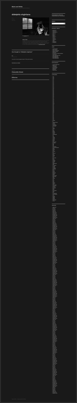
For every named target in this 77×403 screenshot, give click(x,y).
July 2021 (54, 264)
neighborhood (55, 163)
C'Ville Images (55, 66)
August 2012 (54, 364)
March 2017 (54, 312)
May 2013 (54, 355)
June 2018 (54, 298)
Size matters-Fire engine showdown (58, 53)
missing (54, 161)
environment (54, 146)
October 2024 (54, 227)
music (53, 162)
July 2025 (54, 219)
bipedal (54, 131)
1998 (53, 101)
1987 (53, 95)
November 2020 (55, 271)
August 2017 (54, 308)
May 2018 (54, 299)
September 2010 (55, 385)
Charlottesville (55, 134)
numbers (54, 167)
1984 (53, 92)
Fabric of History (55, 49)
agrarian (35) (54, 30)
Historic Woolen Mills (56, 50)
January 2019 (54, 292)
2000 (53, 104)
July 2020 (54, 275)
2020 (53, 118)
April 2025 (54, 222)
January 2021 (54, 269)
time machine (55, 190)
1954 (53, 76)
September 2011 (55, 374)
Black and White (17, 6)
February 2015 (55, 336)
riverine (54, 178)
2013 (53, 115)
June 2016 (54, 321)
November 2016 (55, 316)
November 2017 (55, 305)
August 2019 (54, 285)
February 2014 (55, 347)
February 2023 (55, 246)
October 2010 (54, 384)
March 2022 (54, 256)
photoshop (54, 172)
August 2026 (54, 207)
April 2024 (54, 233)
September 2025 (55, 217)
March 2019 (54, 290)
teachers (54, 186)
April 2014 (54, 345)
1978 (53, 86)
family (53, 148)
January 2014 (54, 348)
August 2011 (54, 375)
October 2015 (54, 328)
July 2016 (54, 320)
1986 (53, 94)
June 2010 (54, 388)
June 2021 (54, 265)
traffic (53, 191)
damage (54, 140)
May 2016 (54, 322)
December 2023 (55, 237)
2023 (53, 119)
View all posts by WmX (42, 44)
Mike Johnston (55, 70)
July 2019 (54, 286)
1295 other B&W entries (56, 64)
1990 (53, 97)
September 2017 (55, 307)
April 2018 (54, 300)
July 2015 (54, 331)
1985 (53, 93)
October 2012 (54, 362)
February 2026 (55, 212)
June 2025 (54, 220)
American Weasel (55, 48)
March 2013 (54, 357)
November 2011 (55, 372)
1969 (53, 78)
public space (54, 176)
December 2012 (55, 360)
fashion (54, 149)
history (54, 159)
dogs (53, 143)
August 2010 (54, 386)
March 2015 (54, 335)
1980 (53, 88)
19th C (53, 103)
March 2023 (54, 245)
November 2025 (55, 215)
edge (53, 145)
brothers (54, 132)
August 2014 (54, 341)
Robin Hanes (54, 52)
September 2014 (55, 340)
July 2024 (54, 230)
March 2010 (54, 391)
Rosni (53, 180)
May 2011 (54, 378)
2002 (53, 106)
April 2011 (54, 379)
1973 (53, 82)
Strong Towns (55, 54)
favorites (54, 151)
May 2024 (54, 232)
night (53, 164)
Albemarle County (55, 122)
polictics (54, 173)
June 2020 (54, 276)
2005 (53, 109)
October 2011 (54, 373)
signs (53, 181)
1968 (53, 77)
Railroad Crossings (55, 51)
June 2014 (54, 343)
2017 (53, 116)
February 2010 (55, 392)
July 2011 (54, 376)
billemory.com (55, 65)
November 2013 (55, 350)
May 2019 (54, 288)
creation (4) (54, 39)
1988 (53, 96)
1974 (53, 83)
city (53, 135)
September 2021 (55, 262)
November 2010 (55, 383)
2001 (53, 105)
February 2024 (55, 235)
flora (53, 154)
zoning (54, 200)
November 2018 (55, 294)
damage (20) (54, 41)
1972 (53, 81)
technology (54, 187)
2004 (53, 108)
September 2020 (55, 273)
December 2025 (55, 214)
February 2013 (55, 358)
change (54, 133)
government (54, 157)
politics (54, 174)
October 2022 (54, 250)
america (54, 123)
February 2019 (55, 291)
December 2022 (55, 248)
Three (53, 189)
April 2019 (54, 289)
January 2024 (54, 236)
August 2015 (54, 330)
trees (53, 192)
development (54, 42)
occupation (54, 168)
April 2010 (54, 390)
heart (53, 158)
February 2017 (55, 313)
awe (53, 129)
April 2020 (54, 278)
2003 (53, 107)
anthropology (54, 125)
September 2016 (55, 318)
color (53, 136)
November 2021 (55, 260)
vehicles (54, 196)
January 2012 (54, 370)
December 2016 (55, 315)
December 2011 (55, 371)
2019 (53, 117)
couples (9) (54, 38)
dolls (53, 144)
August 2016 (54, 319)
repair (53, 177)
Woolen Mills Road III (56, 58)
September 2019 (55, 284)
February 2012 (55, 369)
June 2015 (54, 332)
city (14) (54, 37)
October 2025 (54, 216)
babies (53, 130)
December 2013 (55, 349)
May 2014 (54, 344)
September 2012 (55, 363)
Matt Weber (54, 69)
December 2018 (55, 293)
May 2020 (54, 277)
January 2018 (54, 303)
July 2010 (54, 387)
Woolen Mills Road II (55, 57)
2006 (53, 110)
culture (54, 40)
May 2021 (54, 266)
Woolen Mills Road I (55, 56)
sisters (53, 182)
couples (54, 137)
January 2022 (54, 258)
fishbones (54, 153)
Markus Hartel (55, 68)
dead (12, 20)
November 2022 (55, 249)
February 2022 (55, 257)
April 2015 (54, 334)
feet (53, 152)
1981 (53, 89)
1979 (53, 87)
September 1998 (55, 393)
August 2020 (54, 274)
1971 (53, 80)
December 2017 (55, 304)
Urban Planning (55, 194)
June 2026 (54, 209)
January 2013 (54, 359)
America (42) (54, 31)
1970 (53, 79)
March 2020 (54, 279)
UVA (53, 195)
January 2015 (54, 337)
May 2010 (54, 389)
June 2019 (54, 287)
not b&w (54, 166)
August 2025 (54, 218)
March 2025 (54, 223)
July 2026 (54, 208)
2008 (53, 111)
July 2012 (54, 365)
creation (54, 138)
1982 (53, 90)
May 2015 (54, 333)
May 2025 (54, 221)
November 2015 (55, 327)
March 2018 (54, 301)
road (53, 179)
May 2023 (54, 243)
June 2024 (54, 231)
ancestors (54, 124)
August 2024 (54, 229)
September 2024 (55, 228)
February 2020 (55, 280)
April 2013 (54, 356)
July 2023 (54, 241)
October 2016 (54, 317)
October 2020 (54, 272)
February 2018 (55, 302)
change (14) (54, 36)
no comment (54, 165)
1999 (53, 102)
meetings (54, 160)
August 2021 (54, 263)
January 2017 (54, 314)
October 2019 (54, 283)
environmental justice (56, 147)
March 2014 (54, 346)
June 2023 (54, 242)
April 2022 (54, 255)
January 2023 (54, 247)
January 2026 (54, 213)
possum (25, 35)
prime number (55, 175)
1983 (53, 91)
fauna (14, 20)
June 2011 (54, 377)
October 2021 (54, 261)
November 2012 (55, 361)
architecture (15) (55, 32)
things (53, 188)
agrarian (54, 120)
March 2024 (54, 234)
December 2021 (55, 259)
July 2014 (54, 342)
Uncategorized (55, 193)
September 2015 (55, 329)
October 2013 (54, 351)
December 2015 (55, 326)
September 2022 (55, 251)
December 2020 (55, 270)
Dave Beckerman (55, 67)
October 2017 (54, 306)
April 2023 (54, 244)
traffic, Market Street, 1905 (56, 55)
